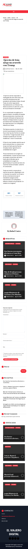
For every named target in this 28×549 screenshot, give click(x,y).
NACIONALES (8, 264)
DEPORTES (7, 446)
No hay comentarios (9, 71)
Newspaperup (9, 546)
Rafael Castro (15, 231)
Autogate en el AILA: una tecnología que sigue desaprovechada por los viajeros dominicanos (14, 406)
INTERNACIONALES (9, 243)
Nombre (5, 334)
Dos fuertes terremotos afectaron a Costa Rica (13, 382)
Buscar (6, 367)
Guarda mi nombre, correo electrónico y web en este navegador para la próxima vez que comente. (13, 355)
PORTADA (6, 57)
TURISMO (13, 484)
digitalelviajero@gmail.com (8, 516)
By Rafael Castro (10, 68)
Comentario (6, 314)
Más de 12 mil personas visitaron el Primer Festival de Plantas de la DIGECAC (13, 275)
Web (4, 347)
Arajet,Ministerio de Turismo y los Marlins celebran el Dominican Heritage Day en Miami (13, 295)
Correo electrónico (7, 340)
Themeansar (18, 546)
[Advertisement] (14, 39)
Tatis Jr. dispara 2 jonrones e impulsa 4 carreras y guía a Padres (14, 387)
